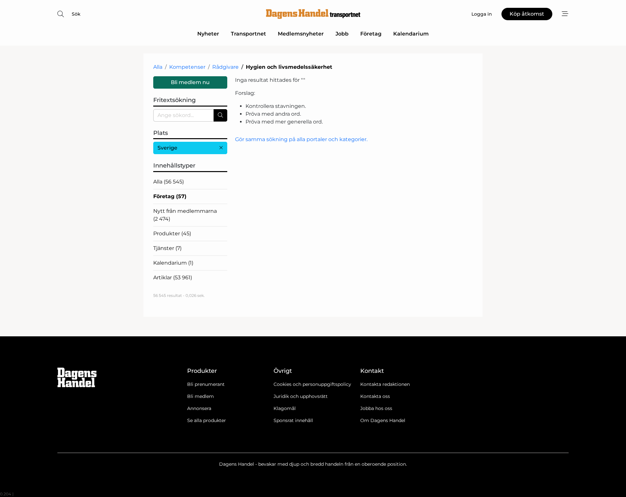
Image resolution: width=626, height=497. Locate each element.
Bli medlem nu (190, 82)
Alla (157, 67)
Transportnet (248, 34)
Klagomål (285, 408)
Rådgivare (225, 67)
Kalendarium (411, 34)
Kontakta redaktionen (385, 384)
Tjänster (167, 248)
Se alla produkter (206, 420)
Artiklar (172, 277)
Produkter (172, 233)
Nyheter (208, 34)
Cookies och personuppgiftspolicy (312, 384)
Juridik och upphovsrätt (301, 396)
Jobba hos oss (376, 408)
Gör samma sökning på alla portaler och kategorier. (301, 139)
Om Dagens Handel (382, 420)
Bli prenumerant (206, 384)
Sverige (167, 148)
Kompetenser (187, 67)
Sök (76, 14)
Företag (370, 34)
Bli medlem (200, 396)
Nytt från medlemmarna (185, 215)
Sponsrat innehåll (293, 420)
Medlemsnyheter (301, 34)
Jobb (342, 34)
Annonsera (199, 408)
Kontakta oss (375, 396)
